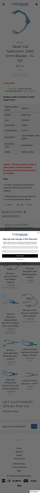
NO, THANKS (20, 259)
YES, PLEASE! (20, 255)
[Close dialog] (38, 232)
